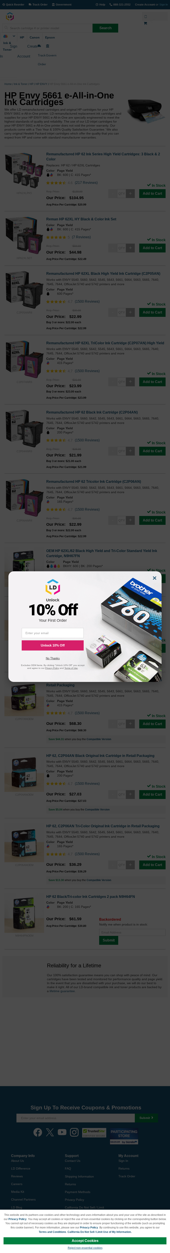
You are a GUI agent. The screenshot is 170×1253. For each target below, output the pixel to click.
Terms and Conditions (52, 1232)
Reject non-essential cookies (85, 1247)
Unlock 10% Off (53, 645)
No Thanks (53, 658)
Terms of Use (71, 668)
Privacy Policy (17, 1219)
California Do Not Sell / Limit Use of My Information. (99, 1232)
